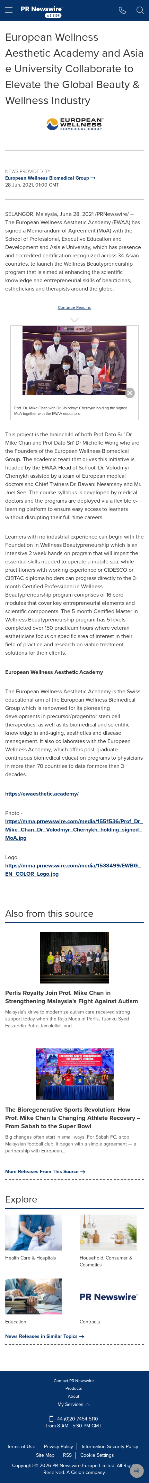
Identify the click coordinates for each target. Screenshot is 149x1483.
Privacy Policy (58, 1446)
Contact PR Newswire (74, 1381)
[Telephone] (122, 10)
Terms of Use (21, 1446)
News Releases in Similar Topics (41, 1336)
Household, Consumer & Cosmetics (106, 1261)
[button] (74, 124)
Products (73, 1388)
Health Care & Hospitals (30, 1258)
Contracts (90, 1321)
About (73, 1396)
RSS (67, 1455)
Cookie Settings (97, 1455)
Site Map (45, 1455)
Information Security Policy (110, 1446)
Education (15, 1321)
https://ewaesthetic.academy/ (42, 794)
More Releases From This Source (42, 1171)
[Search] (140, 10)
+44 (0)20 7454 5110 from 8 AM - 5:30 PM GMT (74, 1422)
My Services (71, 1404)
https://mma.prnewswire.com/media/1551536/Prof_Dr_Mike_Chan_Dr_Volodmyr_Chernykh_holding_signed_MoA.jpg (74, 829)
